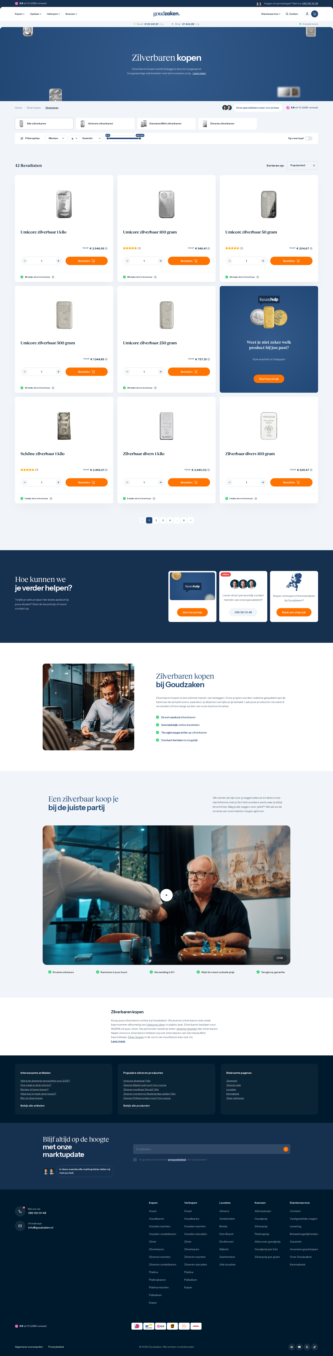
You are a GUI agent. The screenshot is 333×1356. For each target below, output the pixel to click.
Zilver (152, 1245)
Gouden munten (159, 1230)
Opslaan (34, 14)
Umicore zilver (155, 1024)
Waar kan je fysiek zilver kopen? (38, 1093)
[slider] (107, 138)
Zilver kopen (34, 107)
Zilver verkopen (235, 1098)
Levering (295, 1230)
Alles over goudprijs (267, 1245)
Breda (223, 1230)
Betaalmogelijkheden (304, 1237)
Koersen (70, 14)
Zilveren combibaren (162, 1268)
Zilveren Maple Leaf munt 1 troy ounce (144, 1085)
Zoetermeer (227, 1260)
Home (18, 107)
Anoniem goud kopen (304, 1253)
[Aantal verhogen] (58, 261)
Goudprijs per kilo (266, 1253)
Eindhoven (226, 1245)
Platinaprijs (262, 1237)
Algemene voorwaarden (29, 1350)
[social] (291, 1350)
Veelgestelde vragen (303, 1222)
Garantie (295, 1245)
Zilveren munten (159, 1260)
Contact (295, 1214)
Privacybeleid (56, 1350)
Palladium (155, 1298)
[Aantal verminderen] (25, 261)
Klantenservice (269, 14)
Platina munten (159, 1291)
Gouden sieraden (195, 1237)
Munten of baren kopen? (34, 1089)
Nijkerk (224, 1253)
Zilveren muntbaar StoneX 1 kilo (141, 1089)
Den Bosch (226, 1237)
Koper (153, 1306)
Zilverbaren (156, 1253)
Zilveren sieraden (195, 1268)
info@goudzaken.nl (40, 1231)
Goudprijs (261, 1222)
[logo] (166, 14)
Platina (153, 1275)
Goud (152, 1214)
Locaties (231, 1089)
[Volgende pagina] (191, 520)
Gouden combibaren (162, 1237)
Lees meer (199, 73)
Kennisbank (232, 1093)
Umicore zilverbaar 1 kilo (137, 1080)
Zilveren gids (233, 1085)
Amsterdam (227, 1222)
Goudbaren (156, 1222)
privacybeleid (177, 1161)
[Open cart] (314, 13)
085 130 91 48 (310, 3)
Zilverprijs (231, 1080)
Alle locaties (227, 1268)
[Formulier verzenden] (285, 1151)
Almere (224, 1214)
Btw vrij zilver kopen (31, 1098)
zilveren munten (186, 1028)
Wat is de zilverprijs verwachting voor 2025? (45, 1080)
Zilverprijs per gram (267, 1260)
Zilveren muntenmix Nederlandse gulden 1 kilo (149, 1093)
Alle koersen (263, 1214)
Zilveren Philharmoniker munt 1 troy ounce (147, 1098)
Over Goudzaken (301, 1260)
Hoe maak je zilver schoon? (35, 1085)
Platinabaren (157, 1283)
